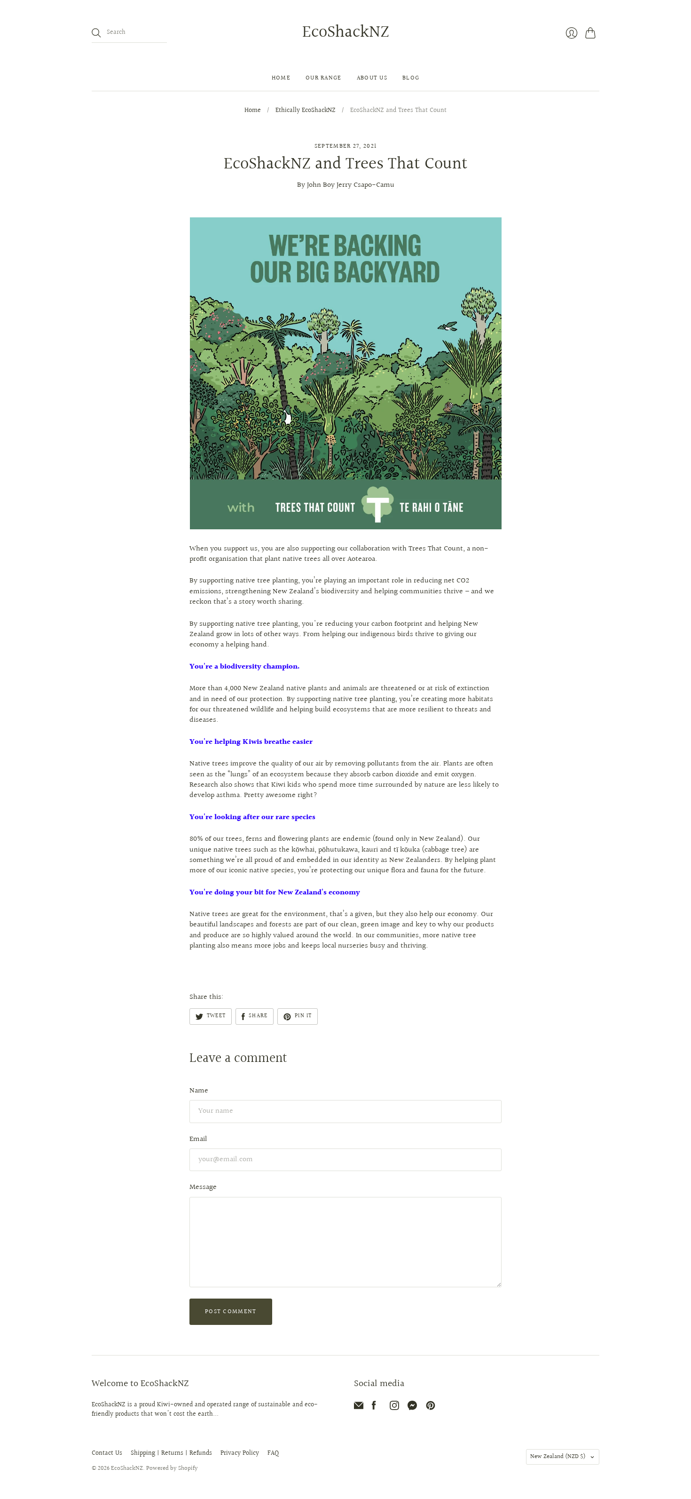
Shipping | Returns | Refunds (171, 1453)
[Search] (96, 33)
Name (198, 1091)
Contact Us (107, 1453)
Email (198, 1139)
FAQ (273, 1453)
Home (281, 78)
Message (203, 1187)
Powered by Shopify (172, 1468)
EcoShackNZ (345, 32)
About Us (372, 78)
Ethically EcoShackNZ (305, 111)
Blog (410, 78)
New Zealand (558, 1456)
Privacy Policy (239, 1453)
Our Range (324, 78)
